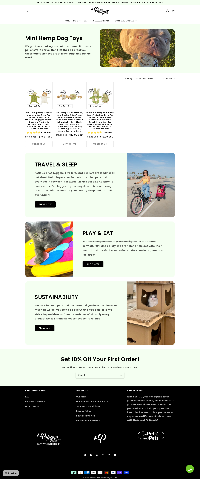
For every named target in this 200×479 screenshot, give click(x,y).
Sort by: (128, 78)
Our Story (81, 396)
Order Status (32, 406)
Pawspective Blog (85, 415)
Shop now (44, 328)
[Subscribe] (121, 375)
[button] (28, 11)
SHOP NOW (45, 204)
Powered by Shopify (109, 478)
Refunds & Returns (35, 401)
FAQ (27, 396)
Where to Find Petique (88, 420)
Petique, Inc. (95, 478)
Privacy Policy (83, 411)
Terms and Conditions (88, 406)
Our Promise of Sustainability (92, 401)
